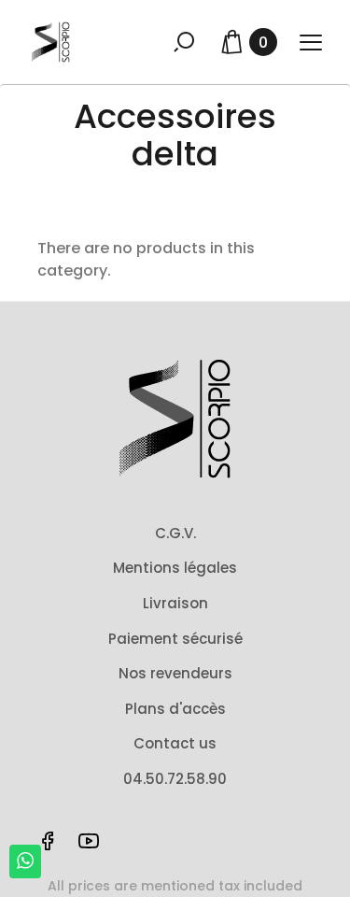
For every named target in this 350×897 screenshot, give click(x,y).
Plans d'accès (175, 709)
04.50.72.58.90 (175, 779)
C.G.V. (175, 533)
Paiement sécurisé (175, 638)
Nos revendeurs (175, 673)
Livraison (175, 603)
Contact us (175, 743)
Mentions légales (175, 567)
